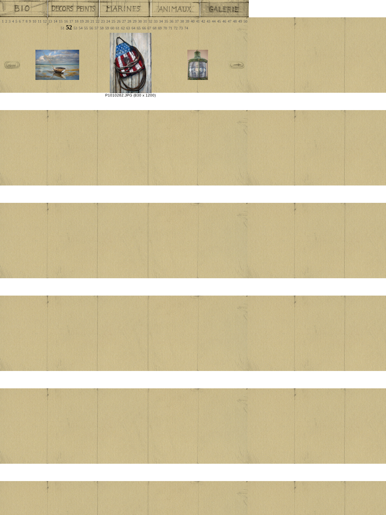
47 (229, 21)
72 (176, 28)
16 (66, 21)
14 (55, 21)
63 (128, 28)
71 (170, 28)
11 (39, 21)
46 (224, 21)
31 (145, 21)
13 (50, 21)
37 (177, 21)
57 (96, 28)
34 (161, 21)
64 (133, 28)
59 (107, 28)
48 (235, 21)
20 (87, 21)
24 (108, 21)
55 (86, 28)
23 (103, 21)
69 (160, 28)
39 (187, 21)
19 (82, 21)
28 (129, 21)
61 (117, 28)
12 (45, 21)
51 (62, 28)
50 (245, 21)
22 (98, 21)
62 (123, 28)
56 (91, 28)
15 (61, 21)
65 (139, 28)
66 (144, 28)
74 (186, 28)
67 (149, 28)
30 (140, 21)
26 (119, 21)
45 (219, 21)
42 (203, 21)
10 (34, 21)
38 (182, 21)
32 (150, 21)
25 (113, 21)
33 (156, 21)
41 (198, 21)
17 (71, 21)
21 (92, 21)
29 (134, 21)
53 (75, 28)
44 (214, 21)
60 (112, 28)
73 (181, 28)
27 (124, 21)
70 (165, 28)
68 (154, 28)
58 (102, 28)
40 (193, 21)
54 (81, 28)
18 (76, 21)
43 (208, 21)
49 (240, 21)
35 (166, 21)
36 (171, 21)
